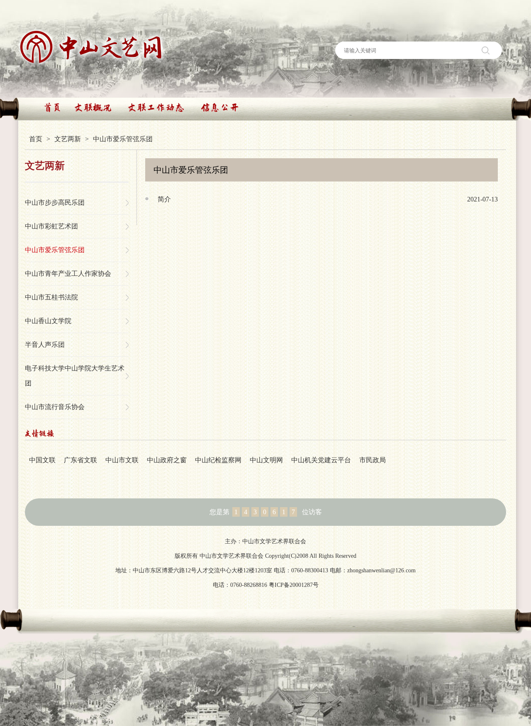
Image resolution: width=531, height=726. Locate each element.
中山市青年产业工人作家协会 (68, 273)
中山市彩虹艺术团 (51, 226)
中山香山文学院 (48, 320)
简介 (164, 199)
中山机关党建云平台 (321, 460)
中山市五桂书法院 (51, 297)
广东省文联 (80, 460)
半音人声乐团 (45, 344)
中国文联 (42, 460)
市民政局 (372, 460)
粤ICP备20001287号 (294, 585)
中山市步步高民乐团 (55, 202)
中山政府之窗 (167, 460)
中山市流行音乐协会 (55, 406)
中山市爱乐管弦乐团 (55, 249)
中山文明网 (266, 460)
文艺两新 (67, 138)
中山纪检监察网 (218, 460)
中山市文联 (122, 460)
